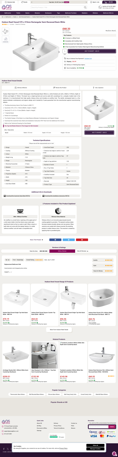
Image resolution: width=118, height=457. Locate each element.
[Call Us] (100, 7)
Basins (27, 13)
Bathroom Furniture (70, 13)
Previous (31, 2)
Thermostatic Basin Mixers (17, 394)
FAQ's (72, 425)
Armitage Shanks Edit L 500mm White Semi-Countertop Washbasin (15, 371)
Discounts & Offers (42, 428)
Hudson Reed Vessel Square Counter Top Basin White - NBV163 (43, 313)
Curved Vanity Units (86, 394)
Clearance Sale (11, 2)
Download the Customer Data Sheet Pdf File (18, 196)
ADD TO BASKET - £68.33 (92, 51)
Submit (112, 426)
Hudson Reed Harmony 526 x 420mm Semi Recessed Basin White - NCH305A (101, 371)
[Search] (85, 7)
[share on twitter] (69, 240)
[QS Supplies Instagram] (12, 449)
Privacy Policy (57, 425)
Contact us (74, 423)
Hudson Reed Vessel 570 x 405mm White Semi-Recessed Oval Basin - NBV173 (100, 313)
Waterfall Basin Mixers (102, 394)
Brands (25, 2)
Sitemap (39, 430)
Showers (37, 13)
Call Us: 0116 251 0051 (109, 6)
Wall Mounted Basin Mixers (36, 394)
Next (86, 2)
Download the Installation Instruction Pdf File (57, 196)
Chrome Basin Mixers (54, 394)
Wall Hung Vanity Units (70, 394)
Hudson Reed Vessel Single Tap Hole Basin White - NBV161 (72, 313)
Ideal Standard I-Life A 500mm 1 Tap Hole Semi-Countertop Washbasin (43, 371)
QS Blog (39, 425)
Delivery (56, 423)
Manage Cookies (95, 449)
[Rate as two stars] (41, 251)
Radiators (84, 13)
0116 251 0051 (8, 434)
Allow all (95, 445)
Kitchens (95, 13)
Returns (73, 428)
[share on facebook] (55, 240)
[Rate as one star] (40, 251)
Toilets (18, 13)
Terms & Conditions (59, 428)
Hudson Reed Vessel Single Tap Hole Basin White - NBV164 (15, 313)
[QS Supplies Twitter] (8, 449)
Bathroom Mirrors (108, 13)
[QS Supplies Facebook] (4, 449)
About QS (39, 423)
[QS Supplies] (6, 7)
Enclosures (48, 13)
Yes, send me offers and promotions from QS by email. (102, 423)
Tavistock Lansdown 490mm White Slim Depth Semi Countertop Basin (71, 371)
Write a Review (62, 251)
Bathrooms (8, 13)
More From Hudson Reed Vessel (59, 329)
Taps (58, 13)
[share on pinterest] (82, 240)
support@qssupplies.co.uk (11, 431)
